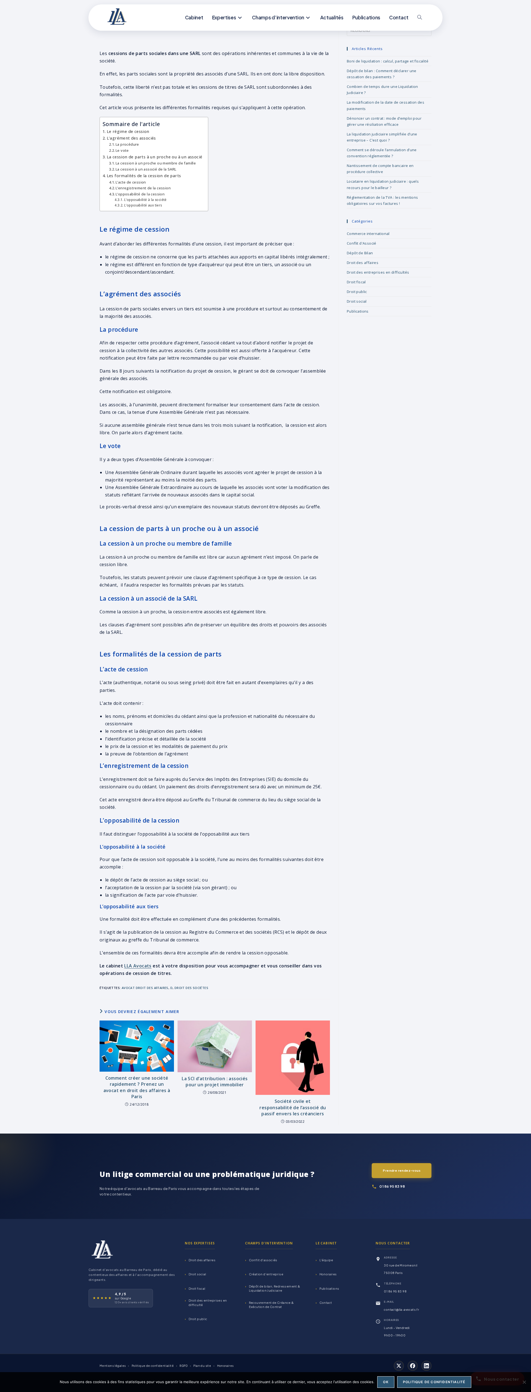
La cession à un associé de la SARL (146, 169)
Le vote (122, 150)
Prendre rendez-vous (401, 1170)
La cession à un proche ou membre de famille (156, 163)
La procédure (127, 144)
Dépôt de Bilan (360, 252)
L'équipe (326, 1260)
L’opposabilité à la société (145, 200)
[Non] (524, 1382)
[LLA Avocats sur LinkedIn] (426, 1366)
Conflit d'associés (263, 1260)
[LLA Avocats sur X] (399, 1366)
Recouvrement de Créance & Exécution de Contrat (271, 1305)
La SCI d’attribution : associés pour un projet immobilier (215, 1082)
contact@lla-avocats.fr (401, 1309)
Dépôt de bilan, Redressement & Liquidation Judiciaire (274, 1288)
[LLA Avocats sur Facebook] (413, 1366)
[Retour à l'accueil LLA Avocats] (102, 1249)
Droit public (357, 291)
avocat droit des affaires (145, 988)
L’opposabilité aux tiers (143, 205)
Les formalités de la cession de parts (144, 175)
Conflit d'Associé (361, 243)
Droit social (357, 301)
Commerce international (368, 233)
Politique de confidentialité (153, 1365)
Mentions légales (113, 1365)
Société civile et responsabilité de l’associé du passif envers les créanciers (292, 1107)
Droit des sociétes (191, 988)
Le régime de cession (128, 131)
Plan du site (202, 1365)
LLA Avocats (137, 966)
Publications (358, 311)
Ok (385, 1382)
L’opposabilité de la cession (140, 194)
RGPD (183, 1365)
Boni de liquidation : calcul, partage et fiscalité (387, 61)
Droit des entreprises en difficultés (378, 272)
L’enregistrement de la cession (143, 187)
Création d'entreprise (266, 1274)
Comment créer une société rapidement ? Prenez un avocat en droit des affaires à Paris (136, 1087)
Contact (325, 1302)
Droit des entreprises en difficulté (208, 1303)
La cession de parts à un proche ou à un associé (154, 156)
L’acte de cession (131, 182)
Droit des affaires (362, 262)
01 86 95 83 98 (392, 1186)
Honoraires (328, 1274)
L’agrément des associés (131, 138)
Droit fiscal (356, 281)
